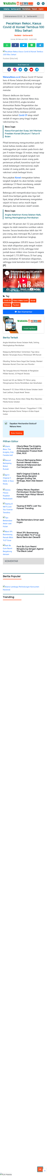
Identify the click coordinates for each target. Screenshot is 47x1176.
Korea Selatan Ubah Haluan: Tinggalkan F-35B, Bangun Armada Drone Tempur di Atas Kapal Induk (22, 411)
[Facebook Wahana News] (9, 69)
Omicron (7, 305)
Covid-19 (23, 115)
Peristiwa (26, 9)
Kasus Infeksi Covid (20, 300)
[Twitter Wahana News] (20, 69)
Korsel (18, 177)
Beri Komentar (25, 312)
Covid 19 (7, 300)
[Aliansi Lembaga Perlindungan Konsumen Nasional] (23, 588)
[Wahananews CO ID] (18, 3)
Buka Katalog (16, 433)
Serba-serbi (16, 9)
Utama (6, 9)
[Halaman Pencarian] (43, 3)
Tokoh (34, 9)
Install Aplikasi (30, 328)
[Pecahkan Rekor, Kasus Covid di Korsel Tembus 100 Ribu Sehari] (23, 53)
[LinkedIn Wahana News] (26, 69)
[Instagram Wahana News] (15, 69)
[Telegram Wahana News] (37, 69)
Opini (41, 9)
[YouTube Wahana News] (31, 69)
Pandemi (16, 305)
